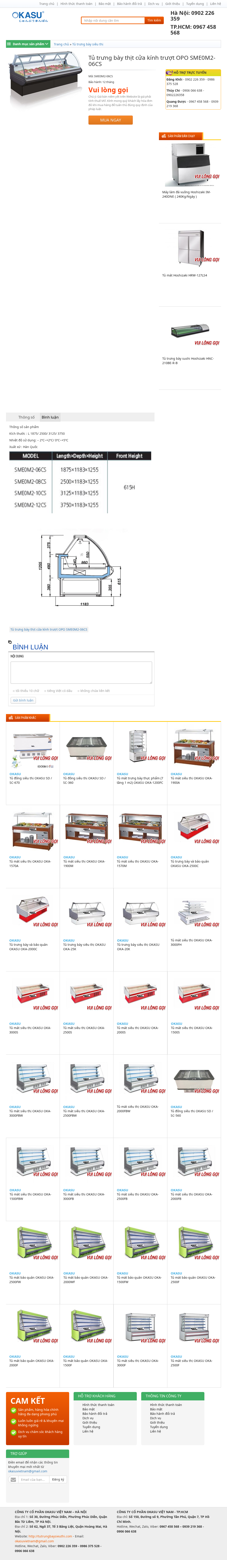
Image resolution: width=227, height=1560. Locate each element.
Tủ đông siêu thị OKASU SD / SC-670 (31, 780)
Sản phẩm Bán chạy (181, 136)
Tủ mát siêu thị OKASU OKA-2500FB (138, 1196)
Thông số (26, 417)
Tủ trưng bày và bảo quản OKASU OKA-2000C (28, 946)
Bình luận (50, 417)
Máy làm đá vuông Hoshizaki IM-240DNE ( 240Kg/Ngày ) (186, 194)
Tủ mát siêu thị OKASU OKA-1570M (138, 863)
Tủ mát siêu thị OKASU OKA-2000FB (192, 1196)
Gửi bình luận (23, 700)
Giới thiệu (172, 4)
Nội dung (17, 656)
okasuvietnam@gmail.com (27, 1471)
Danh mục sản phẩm (28, 44)
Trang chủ (46, 4)
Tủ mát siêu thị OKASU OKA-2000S (138, 1030)
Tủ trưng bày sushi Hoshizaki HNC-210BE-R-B (188, 360)
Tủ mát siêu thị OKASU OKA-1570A (30, 863)
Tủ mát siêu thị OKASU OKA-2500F (192, 1363)
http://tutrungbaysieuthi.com (51, 1536)
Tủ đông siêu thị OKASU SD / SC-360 (84, 780)
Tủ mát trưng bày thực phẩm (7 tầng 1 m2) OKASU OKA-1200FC (140, 780)
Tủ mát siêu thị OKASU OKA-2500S (84, 1030)
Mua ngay (110, 120)
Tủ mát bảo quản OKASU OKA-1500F (85, 1363)
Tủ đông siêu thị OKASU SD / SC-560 (192, 1113)
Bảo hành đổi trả (129, 4)
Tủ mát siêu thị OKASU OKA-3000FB (84, 1196)
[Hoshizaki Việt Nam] (31, 17)
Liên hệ (215, 4)
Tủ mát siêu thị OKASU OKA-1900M (84, 863)
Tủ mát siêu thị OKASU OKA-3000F (138, 1363)
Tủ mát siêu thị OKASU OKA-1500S (192, 1030)
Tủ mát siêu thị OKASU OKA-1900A (192, 780)
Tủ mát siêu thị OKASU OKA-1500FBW (30, 1196)
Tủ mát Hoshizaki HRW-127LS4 (184, 275)
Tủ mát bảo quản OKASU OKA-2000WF (85, 1279)
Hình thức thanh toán (76, 4)
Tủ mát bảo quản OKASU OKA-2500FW (31, 1279)
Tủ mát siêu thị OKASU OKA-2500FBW (84, 1113)
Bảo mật (105, 4)
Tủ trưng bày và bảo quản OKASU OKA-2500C (190, 863)
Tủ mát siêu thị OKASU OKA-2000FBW (138, 1108)
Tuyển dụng (195, 4)
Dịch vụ (153, 4)
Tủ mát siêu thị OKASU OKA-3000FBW (30, 1113)
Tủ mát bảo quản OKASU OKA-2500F (193, 1279)
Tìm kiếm (154, 20)
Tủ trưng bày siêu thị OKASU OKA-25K (84, 946)
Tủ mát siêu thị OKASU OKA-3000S (30, 1030)
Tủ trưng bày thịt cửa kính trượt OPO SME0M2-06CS (48, 629)
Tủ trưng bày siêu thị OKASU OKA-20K (138, 946)
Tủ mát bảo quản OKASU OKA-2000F (31, 1363)
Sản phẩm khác (25, 718)
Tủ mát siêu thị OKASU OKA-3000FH (192, 942)
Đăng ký (58, 1479)
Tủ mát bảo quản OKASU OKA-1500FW (139, 1279)
